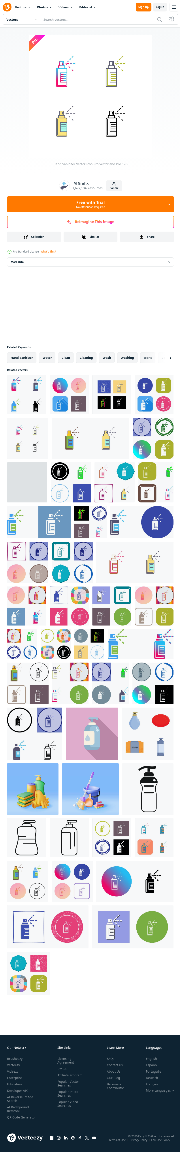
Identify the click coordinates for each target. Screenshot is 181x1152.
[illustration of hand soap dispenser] (92, 734)
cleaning (86, 358)
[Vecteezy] (7, 7)
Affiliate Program (69, 1075)
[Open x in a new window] (87, 1142)
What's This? (48, 251)
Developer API (17, 1090)
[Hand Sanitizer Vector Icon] (26, 394)
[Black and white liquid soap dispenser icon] (147, 789)
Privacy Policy (139, 1143)
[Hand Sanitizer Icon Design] (153, 438)
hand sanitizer (22, 358)
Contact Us (113, 1065)
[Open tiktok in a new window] (80, 1142)
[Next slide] (163, 357)
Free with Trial (90, 204)
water (47, 358)
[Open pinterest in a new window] (73, 1142)
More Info (17, 262)
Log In (160, 7)
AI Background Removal (18, 1109)
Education (14, 1084)
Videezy (12, 1071)
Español (148, 1065)
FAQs (109, 1058)
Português (150, 1071)
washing (127, 358)
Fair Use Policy (161, 1143)
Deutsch (149, 1078)
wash (107, 358)
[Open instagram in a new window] (58, 1142)
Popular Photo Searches (67, 1094)
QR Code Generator (14, 1119)
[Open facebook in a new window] (51, 1142)
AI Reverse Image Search (20, 1099)
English (148, 1058)
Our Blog (111, 1078)
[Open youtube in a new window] (94, 1142)
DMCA (61, 1069)
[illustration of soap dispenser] (26, 837)
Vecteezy (13, 1065)
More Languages (155, 1090)
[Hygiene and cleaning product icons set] (147, 734)
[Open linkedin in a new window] (66, 1142)
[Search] (159, 19)
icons (148, 358)
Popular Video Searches (67, 1104)
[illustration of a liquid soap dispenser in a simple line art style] (69, 837)
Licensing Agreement (65, 1060)
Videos (63, 7)
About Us (112, 1071)
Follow (114, 188)
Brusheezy (15, 1058)
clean (66, 358)
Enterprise (15, 1078)
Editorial (85, 7)
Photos (42, 7)
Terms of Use (117, 1143)
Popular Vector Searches (67, 1083)
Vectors (20, 7)
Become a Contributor (113, 1086)
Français (149, 1084)
